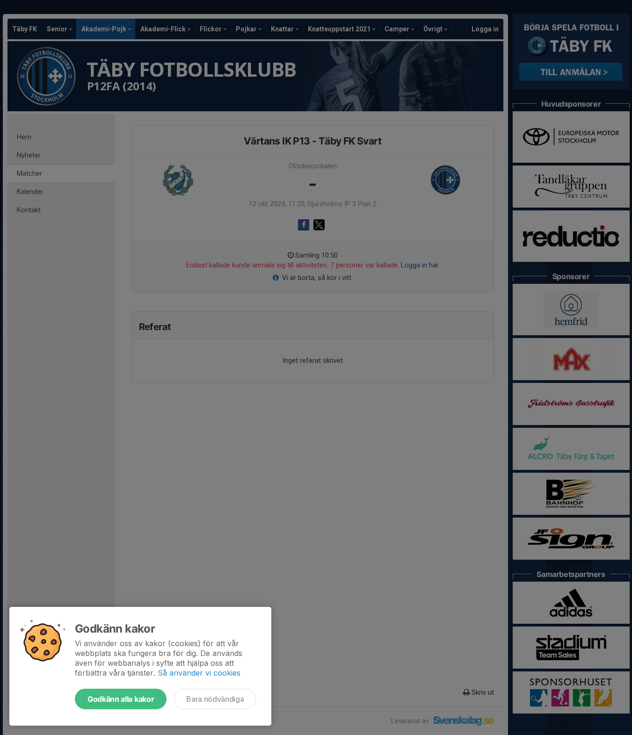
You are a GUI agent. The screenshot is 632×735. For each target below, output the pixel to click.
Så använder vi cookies (199, 672)
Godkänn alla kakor (120, 699)
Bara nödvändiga (215, 699)
